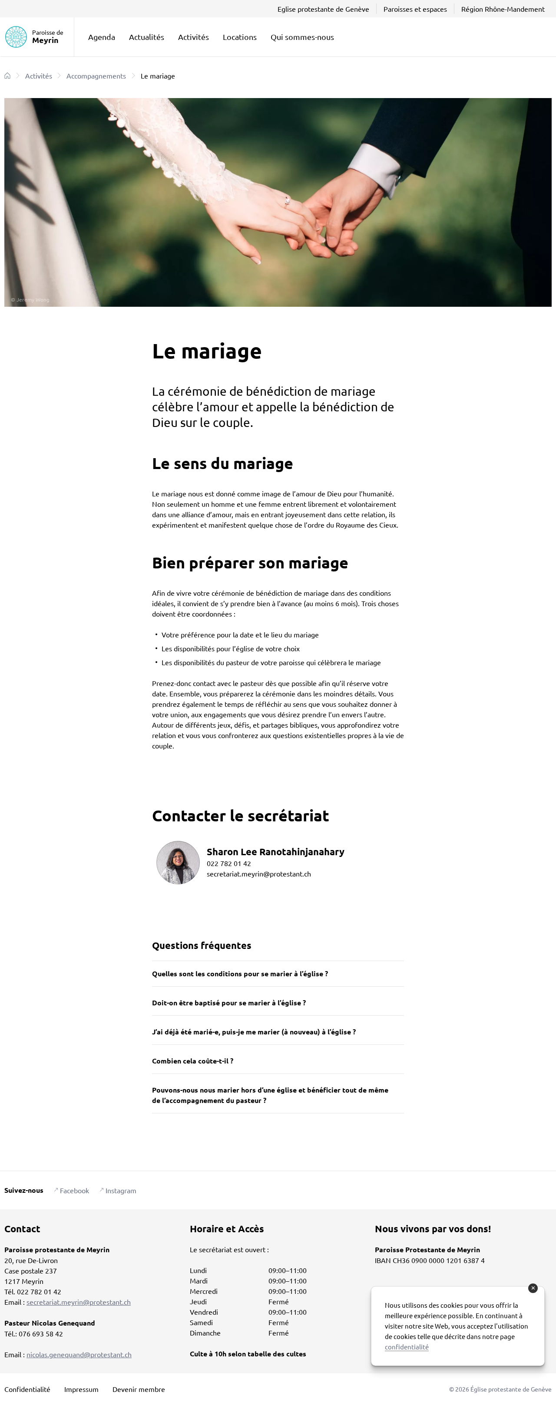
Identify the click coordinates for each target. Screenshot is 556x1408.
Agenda (101, 36)
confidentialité (407, 1346)
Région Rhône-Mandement (503, 8)
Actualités (146, 36)
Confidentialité (27, 1389)
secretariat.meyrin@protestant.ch (78, 1301)
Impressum (81, 1389)
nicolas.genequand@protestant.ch (79, 1354)
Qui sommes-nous (302, 36)
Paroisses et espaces (415, 8)
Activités (193, 36)
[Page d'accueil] (7, 75)
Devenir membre (139, 1389)
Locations (240, 36)
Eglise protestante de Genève (323, 8)
